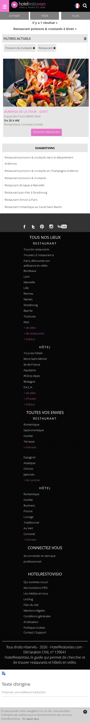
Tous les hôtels (33, 353)
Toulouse (30, 316)
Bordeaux (30, 271)
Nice (26, 322)
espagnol (29, 457)
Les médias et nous (36, 593)
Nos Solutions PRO (36, 588)
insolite (28, 436)
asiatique (29, 463)
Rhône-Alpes (32, 376)
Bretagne (29, 381)
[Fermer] (85, 711)
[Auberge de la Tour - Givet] (45, 83)
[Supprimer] (34, 48)
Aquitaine (30, 370)
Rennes (28, 294)
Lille (26, 288)
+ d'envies (30, 447)
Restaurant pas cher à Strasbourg (26, 192)
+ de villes (30, 328)
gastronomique (34, 430)
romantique (31, 424)
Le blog (28, 599)
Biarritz (28, 311)
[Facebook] (24, 226)
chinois (28, 469)
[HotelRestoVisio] (28, 6)
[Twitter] (33, 226)
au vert (28, 528)
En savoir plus (30, 719)
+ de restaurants (34, 333)
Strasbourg (31, 305)
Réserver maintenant (46, 132)
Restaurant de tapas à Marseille (24, 185)
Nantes (28, 299)
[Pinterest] (42, 226)
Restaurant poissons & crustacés (25, 178)
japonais (29, 474)
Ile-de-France (32, 364)
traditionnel (31, 522)
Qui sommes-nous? (36, 582)
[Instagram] (51, 227)
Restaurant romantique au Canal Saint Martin (33, 207)
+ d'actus (29, 339)
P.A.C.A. (28, 387)
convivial (29, 534)
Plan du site (31, 605)
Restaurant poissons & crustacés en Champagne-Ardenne (41, 171)
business (29, 505)
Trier (44, 16)
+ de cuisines (32, 480)
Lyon (27, 276)
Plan (75, 16)
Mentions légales (34, 610)
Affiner (14, 16)
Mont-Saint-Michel (35, 359)
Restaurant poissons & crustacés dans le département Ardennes (39, 160)
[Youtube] (62, 226)
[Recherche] (84, 6)
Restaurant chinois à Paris (21, 200)
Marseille (29, 282)
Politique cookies (34, 628)
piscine (28, 511)
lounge (28, 517)
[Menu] (4, 6)
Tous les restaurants (36, 249)
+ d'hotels (30, 399)
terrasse (29, 441)
